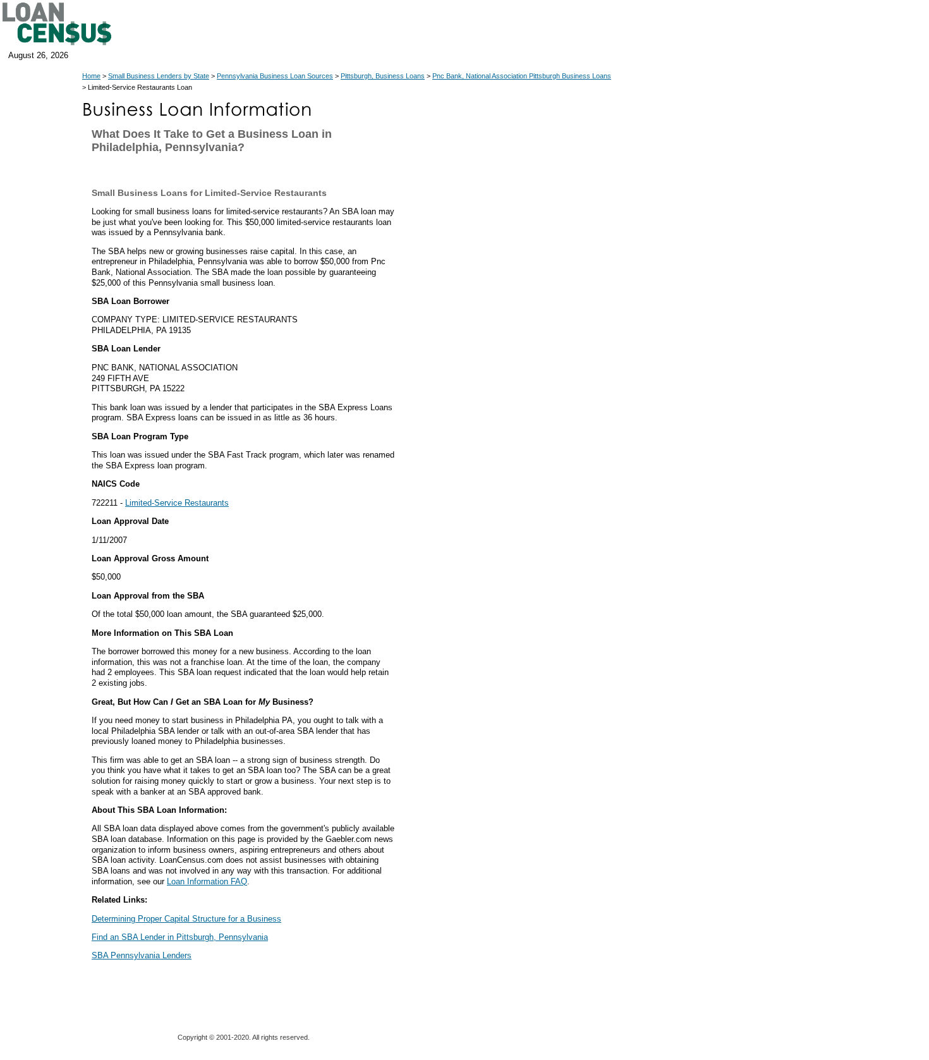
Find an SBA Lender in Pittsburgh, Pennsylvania (180, 937)
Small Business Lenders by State (158, 76)
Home (91, 76)
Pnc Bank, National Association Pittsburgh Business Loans (521, 76)
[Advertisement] (511, 398)
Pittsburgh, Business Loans (383, 76)
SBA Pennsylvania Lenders (141, 955)
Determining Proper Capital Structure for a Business (186, 918)
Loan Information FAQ (207, 881)
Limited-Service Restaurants (177, 503)
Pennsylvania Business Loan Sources (275, 76)
